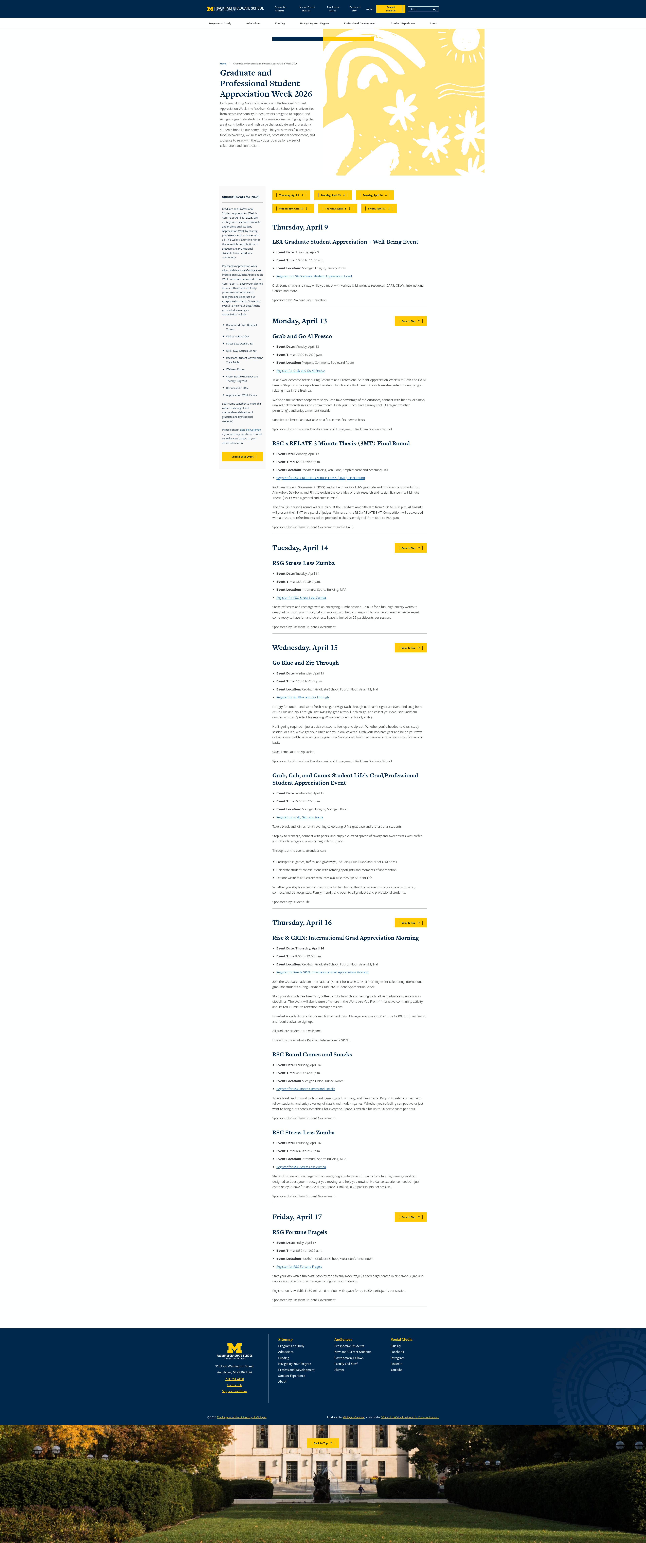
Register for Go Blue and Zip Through (302, 697)
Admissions (253, 23)
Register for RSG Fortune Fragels (299, 1266)
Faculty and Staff (355, 8)
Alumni (369, 9)
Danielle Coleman (250, 429)
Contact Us (234, 1385)
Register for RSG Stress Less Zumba (301, 597)
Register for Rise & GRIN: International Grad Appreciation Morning (322, 972)
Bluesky (396, 1345)
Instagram (397, 1357)
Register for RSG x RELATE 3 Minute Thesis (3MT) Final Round (320, 477)
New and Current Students (307, 8)
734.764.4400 (234, 1379)
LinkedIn (396, 1363)
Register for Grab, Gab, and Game (299, 817)
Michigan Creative (353, 1417)
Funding (280, 23)
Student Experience (403, 23)
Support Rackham (234, 1391)
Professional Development (360, 23)
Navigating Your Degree (314, 23)
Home (223, 63)
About (433, 23)
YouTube (396, 1369)
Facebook (397, 1351)
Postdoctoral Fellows (333, 8)
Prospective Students (280, 8)
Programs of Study (220, 23)
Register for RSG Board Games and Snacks (305, 1088)
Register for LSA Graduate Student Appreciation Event (314, 276)
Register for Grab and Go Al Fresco (300, 370)
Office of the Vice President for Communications (410, 1417)
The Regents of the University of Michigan (241, 1417)
